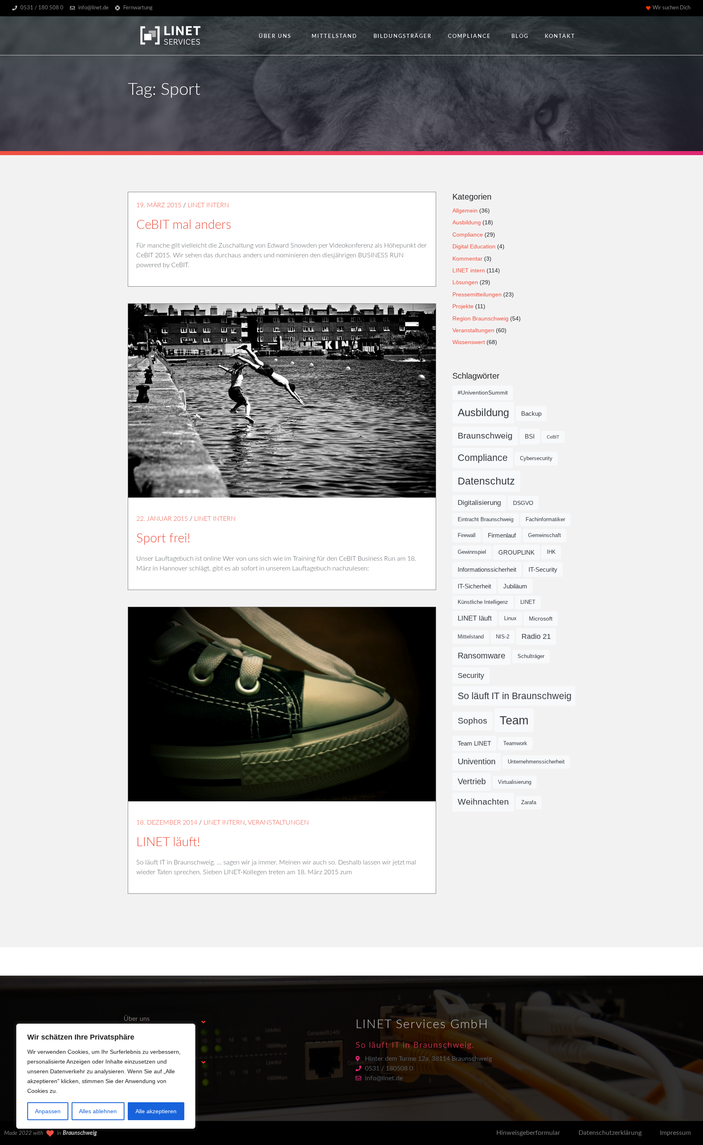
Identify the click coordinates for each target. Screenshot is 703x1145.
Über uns (275, 36)
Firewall (467, 535)
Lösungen (465, 282)
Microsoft (540, 618)
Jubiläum (515, 586)
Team (514, 720)
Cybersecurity (536, 458)
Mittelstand (334, 36)
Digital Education (474, 246)
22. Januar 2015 (162, 518)
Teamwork (515, 743)
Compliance (469, 36)
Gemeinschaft (544, 535)
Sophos (472, 721)
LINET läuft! (168, 842)
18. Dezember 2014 (166, 822)
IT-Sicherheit (474, 586)
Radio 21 (536, 636)
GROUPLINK (516, 552)
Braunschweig (485, 436)
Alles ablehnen (98, 1111)
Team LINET (474, 743)
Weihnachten (483, 802)
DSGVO (523, 503)
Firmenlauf (502, 535)
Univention (477, 761)
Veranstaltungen (278, 822)
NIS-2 (502, 637)
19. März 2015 (158, 205)
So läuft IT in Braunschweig (515, 696)
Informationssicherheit (487, 569)
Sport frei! (163, 538)
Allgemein (465, 210)
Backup (531, 413)
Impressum (675, 1133)
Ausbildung (466, 222)
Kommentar (467, 258)
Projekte (463, 306)
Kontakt (560, 36)
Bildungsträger (402, 36)
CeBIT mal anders (183, 225)
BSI (530, 436)
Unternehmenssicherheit (536, 762)
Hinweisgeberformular (528, 1133)
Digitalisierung (479, 503)
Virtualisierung (514, 782)
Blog (519, 36)
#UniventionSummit (483, 392)
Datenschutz (486, 481)
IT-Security (542, 569)
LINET (527, 602)
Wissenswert (468, 342)
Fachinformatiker (545, 519)
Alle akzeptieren (156, 1111)
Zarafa (528, 802)
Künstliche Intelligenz (483, 602)
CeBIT (553, 436)
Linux (510, 618)
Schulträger (530, 656)
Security (471, 675)
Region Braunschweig (480, 318)
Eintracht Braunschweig (485, 519)
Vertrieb (472, 781)
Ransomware (481, 655)
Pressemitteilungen (477, 294)
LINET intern (208, 205)
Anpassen (48, 1111)
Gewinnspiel (472, 552)
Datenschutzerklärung (610, 1133)
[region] (105, 1076)
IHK (551, 552)
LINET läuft (475, 618)
